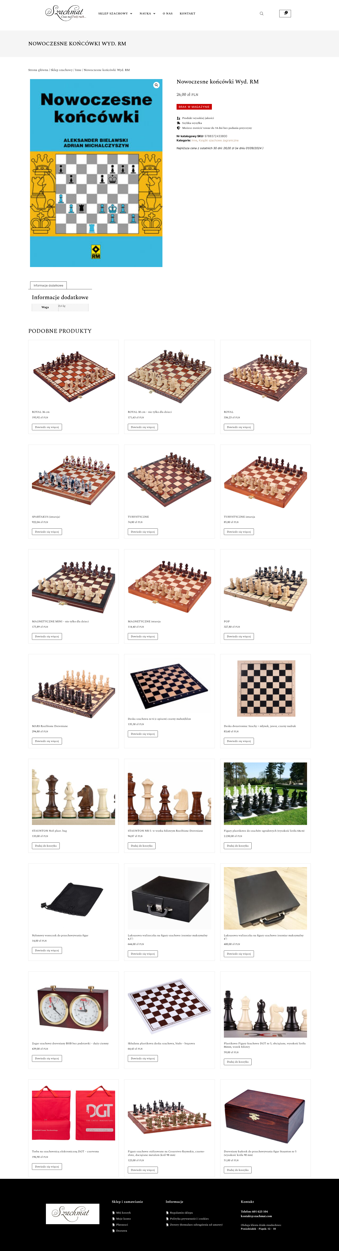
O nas (168, 13)
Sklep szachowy (113, 13)
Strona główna (38, 70)
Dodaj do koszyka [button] (46, 846)
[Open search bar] (261, 13)
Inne (78, 70)
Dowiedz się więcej (47, 427)
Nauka (145, 13)
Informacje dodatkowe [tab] (48, 285)
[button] (156, 85)
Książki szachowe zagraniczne (219, 140)
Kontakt (187, 13)
